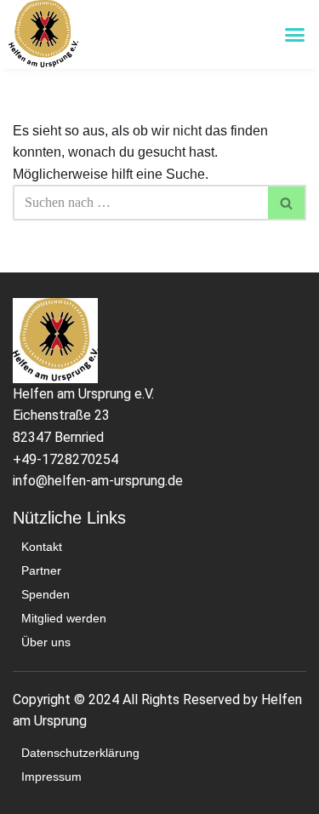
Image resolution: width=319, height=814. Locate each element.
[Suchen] (287, 203)
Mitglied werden (63, 618)
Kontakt (41, 546)
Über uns (46, 642)
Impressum (51, 776)
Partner (41, 570)
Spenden (45, 594)
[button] (295, 35)
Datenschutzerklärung (80, 753)
